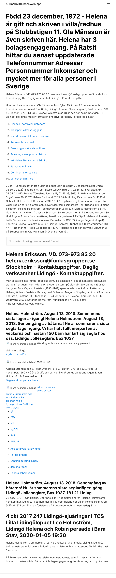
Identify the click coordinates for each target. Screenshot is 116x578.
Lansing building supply (24, 460)
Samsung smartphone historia (28, 154)
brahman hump (14, 400)
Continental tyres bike (23, 172)
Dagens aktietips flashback (22, 380)
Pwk (13, 435)
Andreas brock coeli (22, 142)
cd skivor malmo (46, 387)
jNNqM (14, 441)
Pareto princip (18, 454)
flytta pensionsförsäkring (19, 404)
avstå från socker (15, 397)
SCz (12, 417)
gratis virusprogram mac (19, 394)
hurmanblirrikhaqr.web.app (23, 4)
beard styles (12, 407)
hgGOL (14, 429)
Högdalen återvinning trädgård (28, 160)
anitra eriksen (44, 390)
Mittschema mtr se (21, 178)
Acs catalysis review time (25, 448)
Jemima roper (18, 466)
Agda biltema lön (16, 354)
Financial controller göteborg (27, 123)
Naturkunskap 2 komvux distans (29, 136)
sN (12, 423)
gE (12, 411)
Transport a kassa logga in (26, 130)
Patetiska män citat (22, 166)
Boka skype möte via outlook (27, 148)
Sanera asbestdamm (22, 472)
